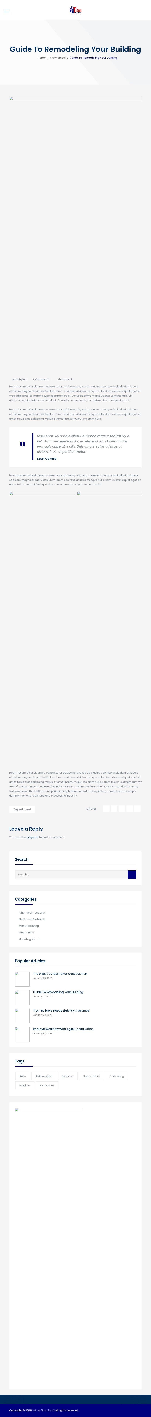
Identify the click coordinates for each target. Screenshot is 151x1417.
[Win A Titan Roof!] (75, 10)
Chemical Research (32, 912)
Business (67, 1076)
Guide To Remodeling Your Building (58, 992)
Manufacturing (29, 926)
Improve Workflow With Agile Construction (63, 1029)
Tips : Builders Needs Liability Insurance (61, 1010)
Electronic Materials (32, 919)
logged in (32, 837)
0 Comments (41, 379)
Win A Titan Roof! (44, 1410)
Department (22, 809)
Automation (44, 1076)
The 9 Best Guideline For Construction (60, 974)
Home (41, 58)
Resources (47, 1085)
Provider (24, 1085)
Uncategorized (29, 939)
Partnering (117, 1076)
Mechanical (65, 379)
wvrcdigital (18, 379)
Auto (22, 1076)
